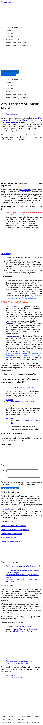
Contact (11, 723)
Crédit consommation (14, 27)
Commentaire (7, 444)
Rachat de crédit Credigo (23, 631)
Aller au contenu (7, 2)
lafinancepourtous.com (14, 678)
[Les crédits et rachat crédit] (8, 21)
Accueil (4, 723)
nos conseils (5, 509)
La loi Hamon (12, 306)
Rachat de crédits (12, 39)
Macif (25, 137)
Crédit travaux (11, 33)
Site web (4, 476)
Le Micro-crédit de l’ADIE (22, 627)
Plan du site (34, 723)
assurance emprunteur (29, 266)
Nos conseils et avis (8, 538)
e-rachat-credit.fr (12, 675)
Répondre (9, 400)
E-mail (3, 471)
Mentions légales (22, 723)
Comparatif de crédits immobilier (13, 526)
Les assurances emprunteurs (11, 534)
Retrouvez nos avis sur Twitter (17, 663)
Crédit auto (10, 36)
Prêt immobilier (11, 30)
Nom (3, 465)
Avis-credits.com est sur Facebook (19, 661)
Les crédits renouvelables (10, 542)
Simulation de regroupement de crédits (20, 45)
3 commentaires (12, 114)
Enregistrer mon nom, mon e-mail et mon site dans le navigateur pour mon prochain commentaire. (21, 483)
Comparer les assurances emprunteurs (15, 530)
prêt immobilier (25, 190)
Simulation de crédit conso (16, 42)
